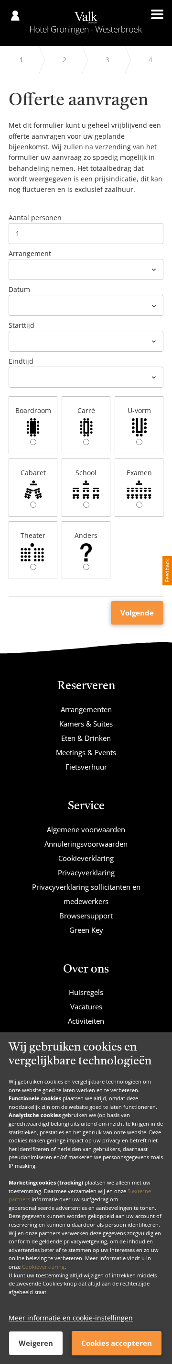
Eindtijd (21, 361)
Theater (33, 535)
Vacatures (86, 1006)
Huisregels (86, 992)
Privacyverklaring (86, 872)
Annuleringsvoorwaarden (86, 844)
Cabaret (33, 472)
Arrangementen (86, 709)
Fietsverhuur (86, 766)
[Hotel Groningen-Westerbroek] (86, 23)
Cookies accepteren (116, 1343)
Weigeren (36, 1343)
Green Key (86, 930)
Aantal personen (35, 217)
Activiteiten (86, 1021)
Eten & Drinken (86, 738)
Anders (86, 535)
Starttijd (21, 325)
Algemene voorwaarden (86, 829)
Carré (86, 410)
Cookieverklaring (43, 1266)
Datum (19, 289)
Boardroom (33, 410)
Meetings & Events (86, 752)
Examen (139, 472)
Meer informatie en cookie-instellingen (71, 1317)
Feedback (167, 570)
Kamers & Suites (86, 723)
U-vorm (139, 410)
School (86, 472)
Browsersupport (86, 915)
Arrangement (30, 253)
